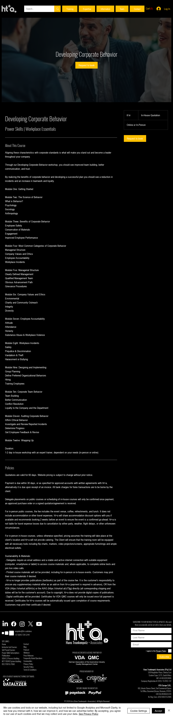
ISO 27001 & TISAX (8, 664)
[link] (86, 65)
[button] (69, 9)
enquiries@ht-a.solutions (23, 631)
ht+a (72, 701)
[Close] (169, 710)
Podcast (26, 649)
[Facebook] (13, 624)
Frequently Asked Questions (32, 658)
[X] (30, 624)
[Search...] (57, 9)
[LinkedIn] (5, 624)
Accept (158, 710)
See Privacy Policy (88, 713)
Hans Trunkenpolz (80, 701)
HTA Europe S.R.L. (164, 685)
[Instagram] (22, 624)
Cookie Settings (138, 710)
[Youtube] (39, 624)
